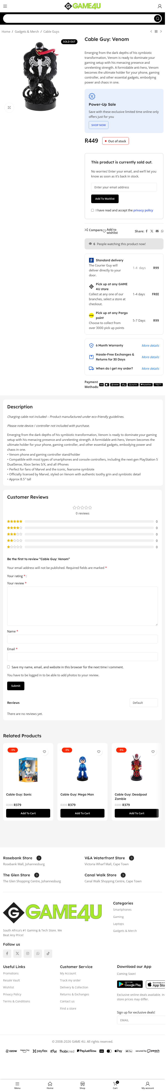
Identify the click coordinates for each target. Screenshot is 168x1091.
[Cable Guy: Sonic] (28, 768)
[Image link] (52, 912)
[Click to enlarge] (9, 107)
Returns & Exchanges (74, 994)
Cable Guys (51, 31)
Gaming (118, 917)
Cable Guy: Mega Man (77, 794)
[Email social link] (157, 231)
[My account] (160, 6)
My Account (68, 973)
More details (150, 345)
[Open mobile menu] (5, 6)
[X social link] (151, 231)
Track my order (70, 980)
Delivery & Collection (74, 987)
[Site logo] (82, 6)
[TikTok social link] (48, 954)
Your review (17, 583)
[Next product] (161, 31)
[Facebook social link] (146, 231)
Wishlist (8, 987)
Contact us (67, 1001)
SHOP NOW (98, 125)
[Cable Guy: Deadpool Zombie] (137, 768)
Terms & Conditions (16, 1001)
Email (12, 649)
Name (12, 631)
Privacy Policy (12, 994)
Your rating (16, 576)
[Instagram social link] (28, 954)
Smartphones (122, 909)
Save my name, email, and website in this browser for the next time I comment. (68, 667)
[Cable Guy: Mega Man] (82, 768)
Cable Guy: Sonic (19, 794)
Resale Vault (11, 980)
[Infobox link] (22, 858)
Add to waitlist (105, 198)
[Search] (157, 18)
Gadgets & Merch (27, 31)
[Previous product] (151, 31)
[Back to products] (156, 31)
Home (6, 31)
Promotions (11, 973)
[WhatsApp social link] (162, 231)
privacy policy (143, 210)
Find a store (68, 1008)
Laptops (118, 924)
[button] (28, 813)
